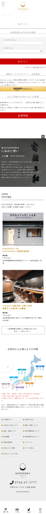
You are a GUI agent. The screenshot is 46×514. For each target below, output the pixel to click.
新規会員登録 (8, 442)
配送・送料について (31, 425)
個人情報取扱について (32, 431)
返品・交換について (10, 431)
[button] (23, 88)
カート (3, 5)
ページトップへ (43, 136)
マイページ (28, 442)
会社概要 (6, 436)
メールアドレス (10, 40)
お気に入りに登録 (9, 448)
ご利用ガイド (8, 419)
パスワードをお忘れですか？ (35, 67)
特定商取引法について (32, 436)
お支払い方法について (11, 425)
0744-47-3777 (26, 482)
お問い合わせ (29, 419)
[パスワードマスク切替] (40, 51)
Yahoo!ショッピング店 (10, 454)
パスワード (8, 48)
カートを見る (29, 448)
